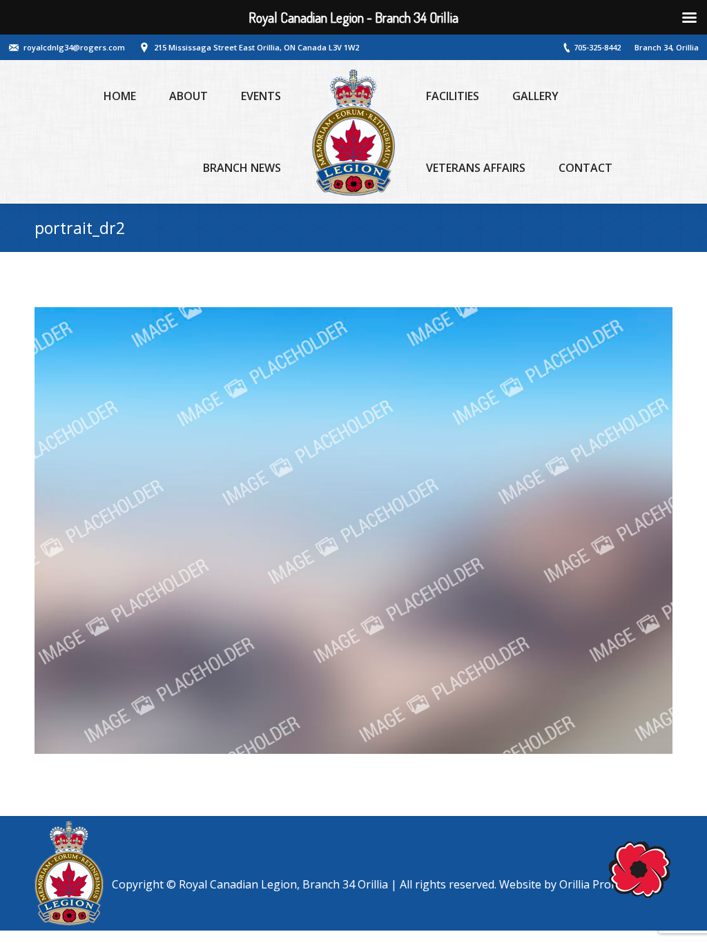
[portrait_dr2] (353, 530)
